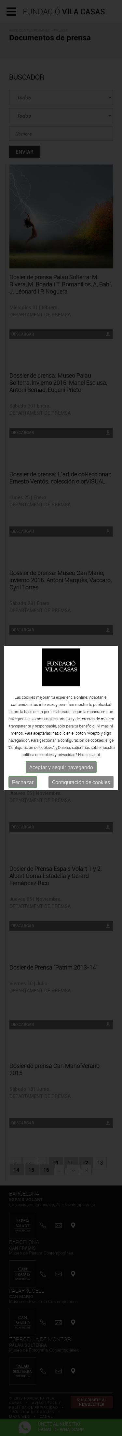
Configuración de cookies (81, 781)
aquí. (96, 754)
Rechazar (23, 781)
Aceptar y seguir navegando (61, 766)
